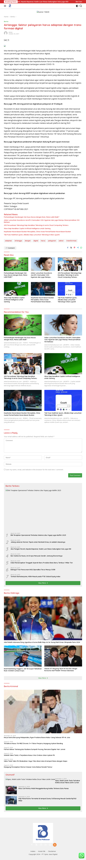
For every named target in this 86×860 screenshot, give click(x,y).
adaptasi (8, 241)
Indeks (33, 851)
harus (43, 241)
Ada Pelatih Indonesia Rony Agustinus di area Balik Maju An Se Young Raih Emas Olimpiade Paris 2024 (42, 642)
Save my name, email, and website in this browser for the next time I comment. (34, 470)
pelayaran (52, 241)
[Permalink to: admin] (6, 33)
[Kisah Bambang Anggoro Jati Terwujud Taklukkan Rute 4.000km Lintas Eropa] (23, 656)
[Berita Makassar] (10, 6)
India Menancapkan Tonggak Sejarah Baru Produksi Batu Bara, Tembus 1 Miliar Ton (42, 563)
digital (35, 241)
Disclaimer (52, 851)
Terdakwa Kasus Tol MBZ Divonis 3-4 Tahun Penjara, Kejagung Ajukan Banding (33, 743)
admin (10, 32)
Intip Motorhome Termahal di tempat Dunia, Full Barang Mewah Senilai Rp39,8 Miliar (47, 800)
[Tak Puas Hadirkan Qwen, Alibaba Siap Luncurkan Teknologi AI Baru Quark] (70, 289)
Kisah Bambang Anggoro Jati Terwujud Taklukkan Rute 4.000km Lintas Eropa (23, 670)
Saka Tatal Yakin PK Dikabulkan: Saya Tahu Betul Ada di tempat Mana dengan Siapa (35, 761)
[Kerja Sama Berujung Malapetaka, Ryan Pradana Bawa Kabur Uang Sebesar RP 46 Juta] (43, 711)
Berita (6, 21)
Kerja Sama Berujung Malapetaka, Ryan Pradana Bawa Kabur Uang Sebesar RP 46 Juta (37, 737)
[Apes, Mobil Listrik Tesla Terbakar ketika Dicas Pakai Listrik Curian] (30, 779)
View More (42, 583)
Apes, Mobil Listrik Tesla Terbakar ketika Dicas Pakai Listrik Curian (67, 782)
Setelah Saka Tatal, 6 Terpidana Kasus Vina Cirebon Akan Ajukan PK (29, 755)
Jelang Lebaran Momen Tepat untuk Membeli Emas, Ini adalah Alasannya (38, 542)
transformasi (71, 241)
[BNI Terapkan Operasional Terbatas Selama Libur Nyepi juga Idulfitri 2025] (43, 510)
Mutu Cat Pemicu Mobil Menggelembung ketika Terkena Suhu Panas (43, 788)
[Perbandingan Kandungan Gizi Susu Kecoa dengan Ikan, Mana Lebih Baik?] (16, 264)
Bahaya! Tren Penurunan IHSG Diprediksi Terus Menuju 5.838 (33, 570)
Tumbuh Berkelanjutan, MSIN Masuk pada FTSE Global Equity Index (35, 577)
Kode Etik (41, 851)
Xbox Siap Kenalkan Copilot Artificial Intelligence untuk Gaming (27, 228)
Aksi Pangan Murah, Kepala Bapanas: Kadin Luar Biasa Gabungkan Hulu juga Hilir (41, 549)
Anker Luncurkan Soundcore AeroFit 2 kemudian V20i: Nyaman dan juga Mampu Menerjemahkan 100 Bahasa (42, 221)
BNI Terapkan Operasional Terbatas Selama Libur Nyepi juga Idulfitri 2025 (38, 535)
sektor (61, 241)
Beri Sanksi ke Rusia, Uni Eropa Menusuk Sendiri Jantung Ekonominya (36, 556)
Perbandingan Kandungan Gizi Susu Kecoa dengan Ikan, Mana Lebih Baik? (31, 217)
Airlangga (18, 241)
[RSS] (55, 845)
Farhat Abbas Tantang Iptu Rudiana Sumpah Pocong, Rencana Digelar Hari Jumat (34, 749)
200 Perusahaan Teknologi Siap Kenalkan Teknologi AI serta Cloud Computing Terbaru (36, 225)
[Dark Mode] (77, 6)
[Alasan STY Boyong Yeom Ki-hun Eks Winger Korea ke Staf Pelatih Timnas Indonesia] (63, 655)
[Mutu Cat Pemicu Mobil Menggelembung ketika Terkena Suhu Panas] (11, 790)
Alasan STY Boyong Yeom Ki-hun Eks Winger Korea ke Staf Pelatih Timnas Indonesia (60, 670)
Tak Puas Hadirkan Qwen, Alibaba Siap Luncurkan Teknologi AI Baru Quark (32, 235)
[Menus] (5, 6)
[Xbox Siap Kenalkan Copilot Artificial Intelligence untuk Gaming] (16, 289)
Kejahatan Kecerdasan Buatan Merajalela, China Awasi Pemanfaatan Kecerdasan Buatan (37, 232)
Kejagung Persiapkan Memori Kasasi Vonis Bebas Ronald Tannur (28, 767)
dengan (28, 241)
